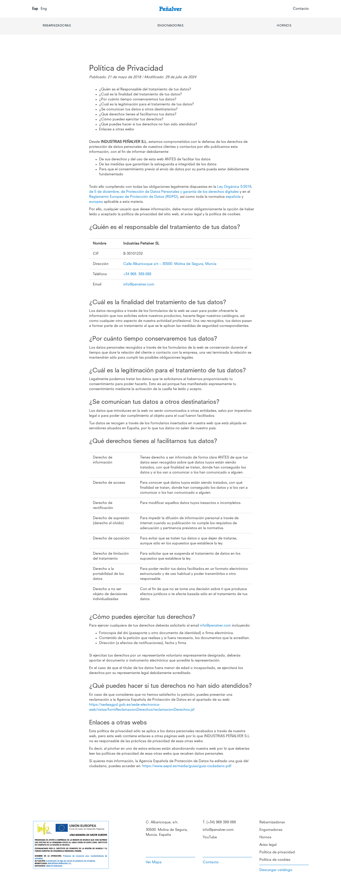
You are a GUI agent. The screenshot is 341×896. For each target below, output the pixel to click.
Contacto (301, 8)
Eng (44, 8)
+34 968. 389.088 (137, 274)
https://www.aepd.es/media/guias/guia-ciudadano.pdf (186, 766)
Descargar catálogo (275, 870)
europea (96, 202)
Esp (35, 8)
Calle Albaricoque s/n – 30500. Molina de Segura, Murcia (169, 264)
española (233, 197)
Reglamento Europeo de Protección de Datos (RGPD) (133, 197)
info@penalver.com (138, 284)
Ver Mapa (154, 862)
